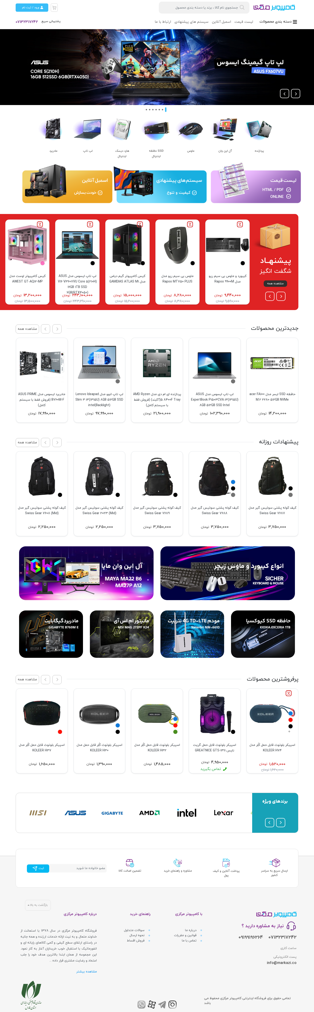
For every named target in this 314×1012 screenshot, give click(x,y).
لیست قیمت (243, 22)
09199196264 (251, 937)
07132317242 (27, 22)
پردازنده (259, 151)
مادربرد (53, 151)
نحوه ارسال (137, 935)
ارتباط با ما (163, 22)
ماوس (190, 151)
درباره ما (191, 930)
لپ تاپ (88, 151)
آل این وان (225, 151)
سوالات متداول (135, 930)
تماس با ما (189, 940)
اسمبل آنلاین (221, 22)
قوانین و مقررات (185, 935)
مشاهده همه (275, 284)
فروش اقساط (136, 940)
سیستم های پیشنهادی (191, 22)
